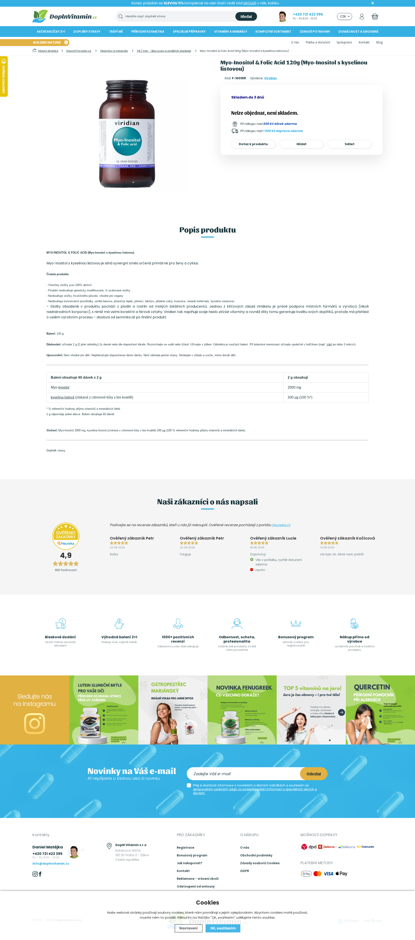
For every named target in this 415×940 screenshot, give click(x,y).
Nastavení (188, 928)
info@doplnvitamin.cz (50, 863)
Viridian (270, 78)
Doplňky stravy (86, 31)
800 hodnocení (66, 570)
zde (329, 344)
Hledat (246, 16)
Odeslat (313, 773)
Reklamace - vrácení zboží (198, 878)
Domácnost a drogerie (358, 31)
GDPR (244, 871)
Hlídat (301, 144)
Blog (379, 42)
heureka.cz (281, 524)
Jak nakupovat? (189, 863)
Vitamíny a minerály (230, 31)
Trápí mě (116, 31)
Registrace (185, 847)
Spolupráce (344, 42)
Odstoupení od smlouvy (196, 886)
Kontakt (364, 42)
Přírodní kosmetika (147, 31)
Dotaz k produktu (253, 144)
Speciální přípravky (189, 31)
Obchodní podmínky (256, 855)
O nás (295, 42)
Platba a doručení (318, 42)
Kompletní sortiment (273, 31)
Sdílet (349, 144)
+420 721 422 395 (308, 14)
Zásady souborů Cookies (260, 863)
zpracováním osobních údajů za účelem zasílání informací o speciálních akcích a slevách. (255, 791)
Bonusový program (192, 855)
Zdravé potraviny (315, 31)
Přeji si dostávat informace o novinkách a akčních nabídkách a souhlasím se (255, 789)
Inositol (63, 387)
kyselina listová (62, 397)
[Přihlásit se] (362, 16)
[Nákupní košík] (375, 16)
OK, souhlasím (223, 928)
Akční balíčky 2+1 (51, 31)
